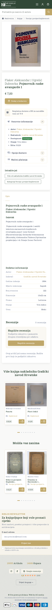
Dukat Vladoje (11, 477)
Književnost (13, 416)
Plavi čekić (33, 411)
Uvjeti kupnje (25, 582)
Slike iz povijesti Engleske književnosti (13, 482)
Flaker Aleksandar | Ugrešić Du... (31, 272)
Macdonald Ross (34, 408)
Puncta (9, 411)
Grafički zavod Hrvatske (32, 135)
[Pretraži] (48, 12)
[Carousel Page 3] (23, 432)
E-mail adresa (8, 532)
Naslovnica (9, 18)
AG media (39, 595)
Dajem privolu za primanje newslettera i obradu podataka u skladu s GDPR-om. (26, 549)
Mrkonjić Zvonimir (13, 408)
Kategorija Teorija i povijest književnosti (23, 182)
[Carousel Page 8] (34, 432)
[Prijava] (42, 4)
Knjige (19, 18)
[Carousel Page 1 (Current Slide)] (18, 432)
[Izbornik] (37, 4)
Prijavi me (26, 543)
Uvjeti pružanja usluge (30, 600)
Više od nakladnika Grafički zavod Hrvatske (24, 176)
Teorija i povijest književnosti (37, 18)
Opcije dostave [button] (19, 153)
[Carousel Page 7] (32, 432)
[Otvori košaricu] (47, 4)
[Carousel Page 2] (21, 432)
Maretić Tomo (33, 477)
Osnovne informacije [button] (22, 121)
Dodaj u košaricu (19, 101)
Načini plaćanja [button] (19, 159)
